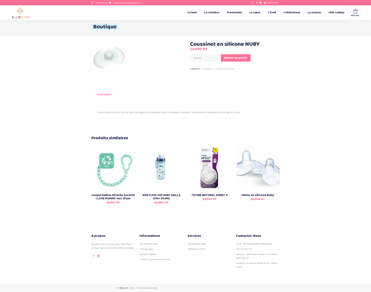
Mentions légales (148, 254)
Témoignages (146, 248)
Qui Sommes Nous (149, 243)
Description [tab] (104, 95)
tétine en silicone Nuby (257, 195)
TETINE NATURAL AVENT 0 (209, 195)
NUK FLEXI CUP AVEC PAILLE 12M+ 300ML (161, 197)
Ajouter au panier (236, 58)
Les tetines (207, 68)
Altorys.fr (124, 287)
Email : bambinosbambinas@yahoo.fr (254, 243)
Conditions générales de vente (155, 259)
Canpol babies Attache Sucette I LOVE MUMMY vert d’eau (113, 197)
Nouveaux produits (197, 243)
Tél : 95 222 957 (244, 248)
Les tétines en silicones (224, 68)
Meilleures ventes (196, 248)
